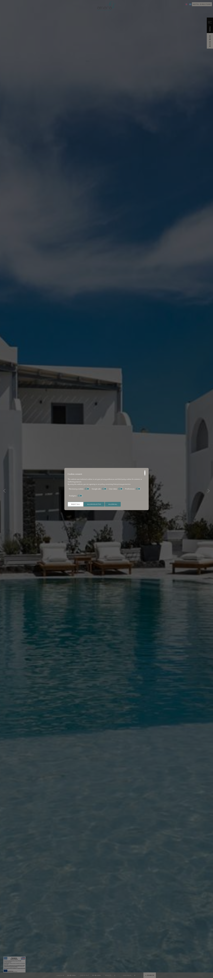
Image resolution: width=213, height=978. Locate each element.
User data (113, 489)
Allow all (112, 504)
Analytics (72, 495)
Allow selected (94, 504)
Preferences (130, 489)
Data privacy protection (121, 484)
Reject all (75, 504)
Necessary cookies (76, 489)
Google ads (96, 489)
